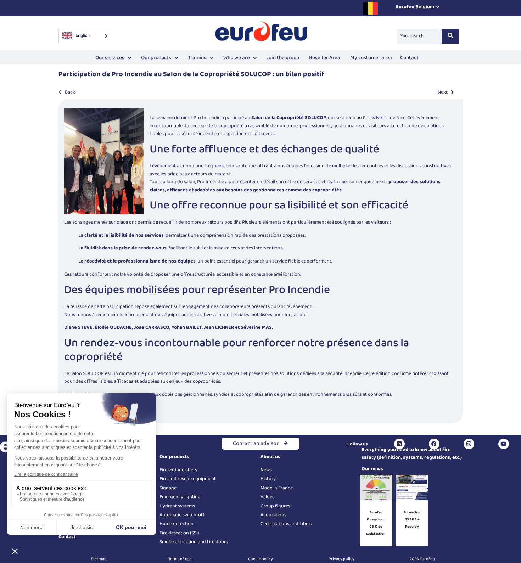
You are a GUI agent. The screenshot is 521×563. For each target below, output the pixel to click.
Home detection (176, 524)
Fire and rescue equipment (187, 479)
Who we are (236, 58)
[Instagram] (469, 444)
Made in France (276, 488)
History (268, 479)
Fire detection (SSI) (179, 533)
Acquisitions (273, 515)
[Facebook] (434, 444)
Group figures (275, 506)
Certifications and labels (286, 524)
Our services (109, 58)
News (266, 470)
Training (197, 58)
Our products (156, 58)
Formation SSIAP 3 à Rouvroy (412, 519)
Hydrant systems (177, 506)
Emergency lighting (180, 497)
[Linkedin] (399, 444)
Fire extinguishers (178, 470)
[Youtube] (503, 444)
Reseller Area (324, 58)
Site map (99, 559)
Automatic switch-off (182, 515)
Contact (409, 58)
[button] (113, 58)
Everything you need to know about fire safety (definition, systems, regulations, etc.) (412, 453)
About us (270, 457)
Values (267, 497)
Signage (168, 488)
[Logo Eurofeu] (261, 35)
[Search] (450, 36)
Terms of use (179, 559)
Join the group (283, 58)
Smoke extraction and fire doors (193, 542)
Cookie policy (260, 559)
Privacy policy (341, 559)
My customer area (371, 58)
